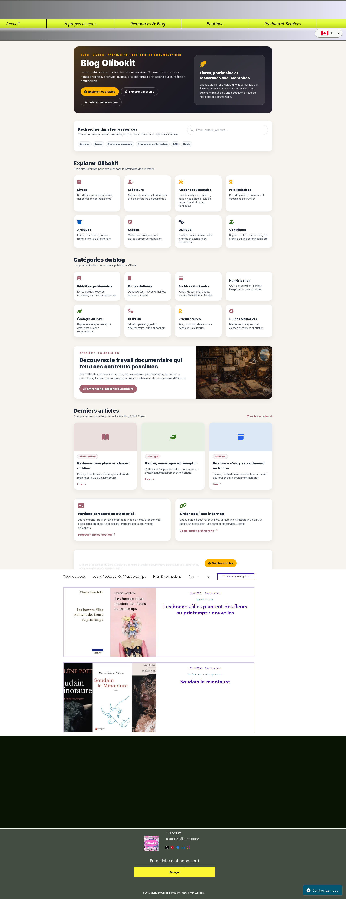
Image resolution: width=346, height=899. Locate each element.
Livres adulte (205, 599)
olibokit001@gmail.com (182, 839)
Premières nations (167, 576)
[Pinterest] (172, 847)
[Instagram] (188, 847)
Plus (192, 576)
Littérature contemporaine (205, 674)
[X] (167, 847)
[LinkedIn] (183, 847)
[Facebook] (177, 847)
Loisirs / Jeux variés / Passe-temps (119, 576)
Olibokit (174, 832)
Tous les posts (74, 576)
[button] (208, 577)
